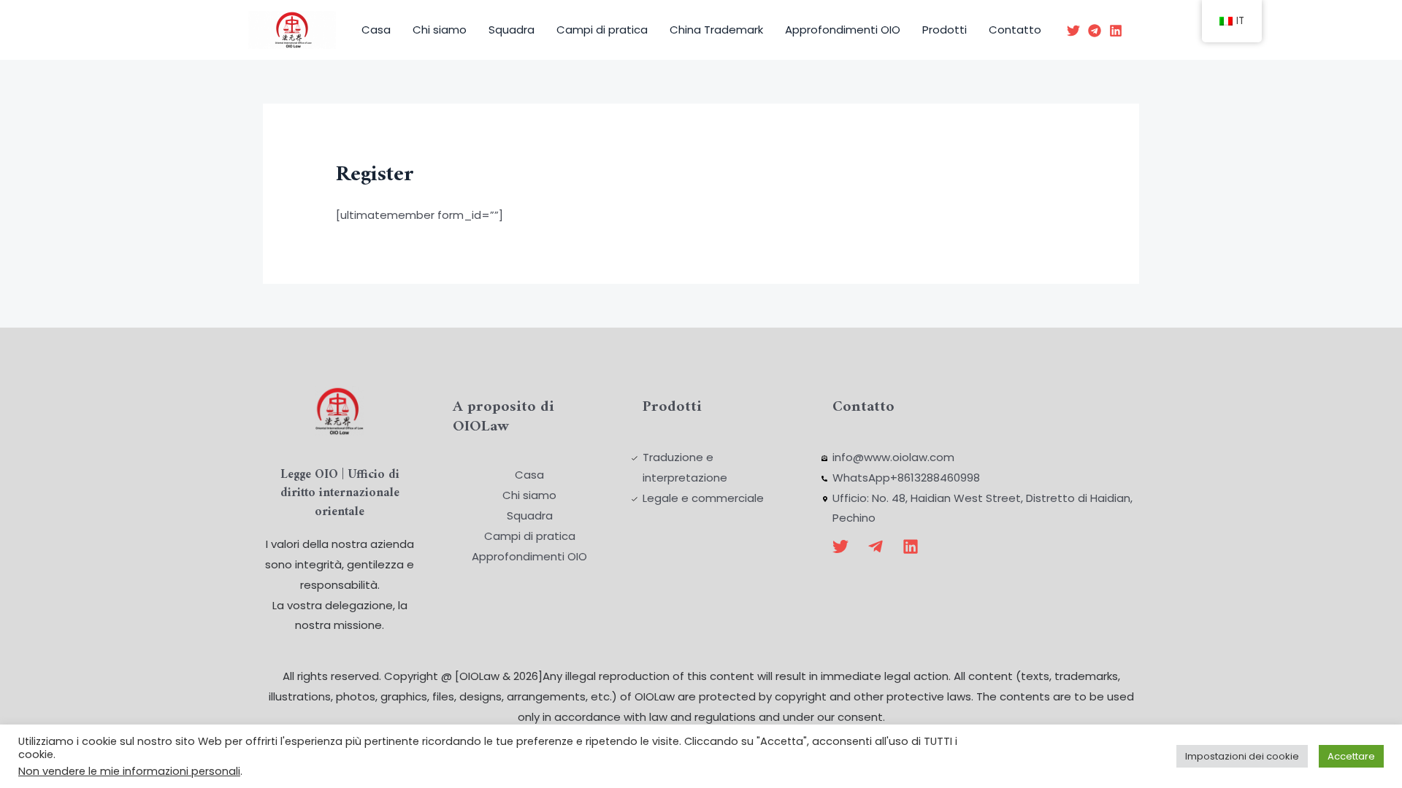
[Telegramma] (1094, 30)
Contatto (1015, 29)
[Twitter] (1073, 30)
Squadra (512, 29)
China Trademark (716, 29)
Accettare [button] (1351, 756)
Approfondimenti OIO (842, 29)
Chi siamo (440, 29)
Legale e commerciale (703, 498)
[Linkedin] (1115, 30)
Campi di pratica (602, 29)
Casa (376, 29)
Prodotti (944, 29)
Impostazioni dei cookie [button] (1242, 756)
